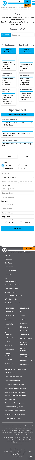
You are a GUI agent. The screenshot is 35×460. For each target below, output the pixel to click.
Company (5, 185)
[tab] (9, 157)
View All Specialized (17, 114)
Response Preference (10, 220)
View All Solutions (8, 51)
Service (4, 162)
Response (5, 217)
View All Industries (26, 51)
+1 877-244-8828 (17, 444)
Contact (4, 201)
